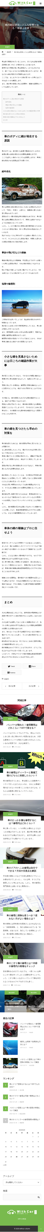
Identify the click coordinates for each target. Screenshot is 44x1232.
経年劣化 (8, 102)
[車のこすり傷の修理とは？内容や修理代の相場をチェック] (22, 953)
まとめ (5, 120)
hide (23, 94)
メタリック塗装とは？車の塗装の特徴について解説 (30, 1060)
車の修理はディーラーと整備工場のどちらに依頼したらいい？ (22, 774)
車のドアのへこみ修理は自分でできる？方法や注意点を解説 (22, 869)
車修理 (7, 47)
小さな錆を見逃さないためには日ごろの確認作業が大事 (21, 111)
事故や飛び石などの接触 (14, 105)
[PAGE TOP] (41, 1229)
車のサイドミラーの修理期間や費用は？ (24, 1119)
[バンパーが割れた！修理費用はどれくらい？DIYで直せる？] (22, 715)
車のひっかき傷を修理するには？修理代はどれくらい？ (22, 821)
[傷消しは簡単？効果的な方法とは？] (10, 1047)
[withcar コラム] (22, 3)
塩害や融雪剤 (10, 108)
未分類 (22, 1090)
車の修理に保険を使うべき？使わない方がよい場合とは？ (22, 917)
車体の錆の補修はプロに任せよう (14, 117)
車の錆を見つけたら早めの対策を (14, 114)
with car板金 (22, 1219)
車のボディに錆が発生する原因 (13, 99)
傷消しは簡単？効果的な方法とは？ (30, 1042)
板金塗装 (7, 993)
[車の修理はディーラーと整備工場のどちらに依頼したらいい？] (22, 762)
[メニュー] (41, 3)
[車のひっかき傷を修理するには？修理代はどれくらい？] (22, 810)
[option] (11, 1001)
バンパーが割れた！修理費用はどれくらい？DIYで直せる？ (22, 726)
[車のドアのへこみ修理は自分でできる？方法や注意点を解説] (22, 857)
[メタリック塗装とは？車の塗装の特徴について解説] (10, 1065)
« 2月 (4, 1165)
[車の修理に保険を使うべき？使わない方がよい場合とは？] (22, 905)
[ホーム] (2, 52)
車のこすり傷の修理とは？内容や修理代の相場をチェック (22, 964)
